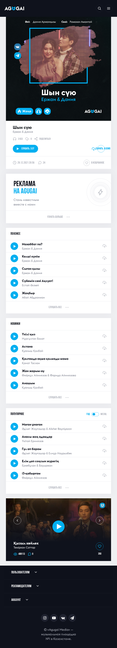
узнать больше (55, 216)
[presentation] (17, 520)
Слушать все (55, 307)
